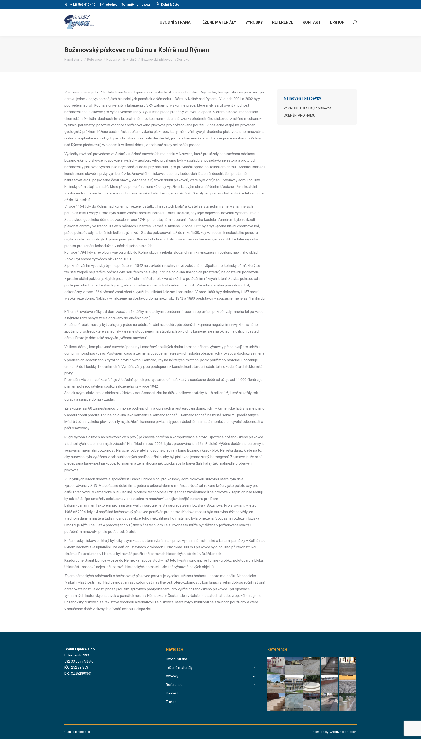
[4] (348, 684)
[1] (330, 684)
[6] (312, 666)
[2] (348, 666)
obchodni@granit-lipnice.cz (128, 4)
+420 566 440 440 (82, 4)
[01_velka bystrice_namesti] (276, 684)
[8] (276, 666)
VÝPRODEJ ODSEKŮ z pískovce (307, 108)
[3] (294, 666)
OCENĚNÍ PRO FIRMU (299, 115)
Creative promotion (343, 732)
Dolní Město (170, 4)
